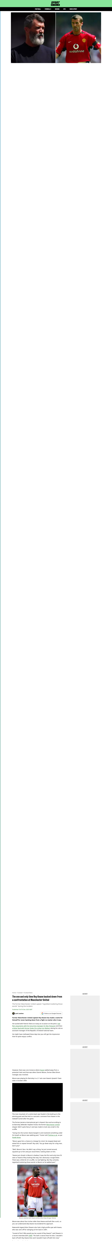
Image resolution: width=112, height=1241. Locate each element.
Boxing (57, 9)
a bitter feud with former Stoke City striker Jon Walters (31, 1028)
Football (38, 9)
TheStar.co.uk (52, 1135)
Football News (28, 993)
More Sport (73, 9)
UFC (64, 9)
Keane (42, 1070)
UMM (30, 1236)
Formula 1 (48, 9)
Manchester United (53, 1125)
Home (14, 993)
